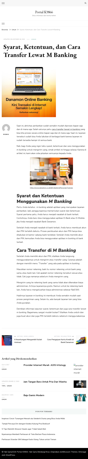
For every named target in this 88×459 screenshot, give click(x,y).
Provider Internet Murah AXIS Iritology (44, 365)
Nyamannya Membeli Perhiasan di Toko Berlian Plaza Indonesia (29, 434)
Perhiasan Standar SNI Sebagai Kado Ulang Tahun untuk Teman (29, 439)
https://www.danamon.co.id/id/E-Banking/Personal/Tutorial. (51, 188)
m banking (75, 129)
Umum (33, 39)
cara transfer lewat (61, 129)
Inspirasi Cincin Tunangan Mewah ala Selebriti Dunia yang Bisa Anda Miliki (33, 418)
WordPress (10, 455)
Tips (3, 386)
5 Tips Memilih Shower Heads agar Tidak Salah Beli (24, 429)
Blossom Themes (70, 452)
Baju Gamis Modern (33, 395)
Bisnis (6, 134)
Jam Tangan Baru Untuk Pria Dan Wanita (45, 381)
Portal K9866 (44, 12)
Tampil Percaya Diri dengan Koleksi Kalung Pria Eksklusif (26, 423)
